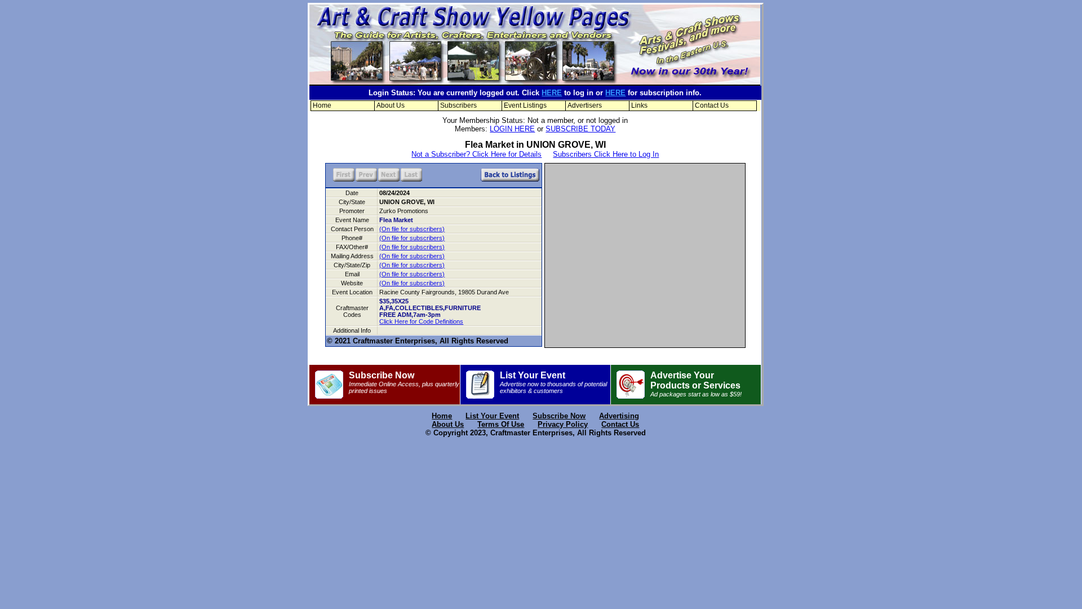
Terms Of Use (500, 424)
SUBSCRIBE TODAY (580, 129)
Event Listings (525, 105)
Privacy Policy (563, 424)
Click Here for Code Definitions (421, 321)
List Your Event (553, 382)
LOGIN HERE (512, 129)
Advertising (619, 416)
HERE (552, 93)
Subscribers (458, 105)
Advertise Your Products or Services (696, 384)
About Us (390, 105)
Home (322, 105)
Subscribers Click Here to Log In (606, 154)
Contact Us (712, 105)
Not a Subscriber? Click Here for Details (476, 154)
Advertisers (584, 105)
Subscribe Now (404, 382)
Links (639, 105)
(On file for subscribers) (412, 229)
